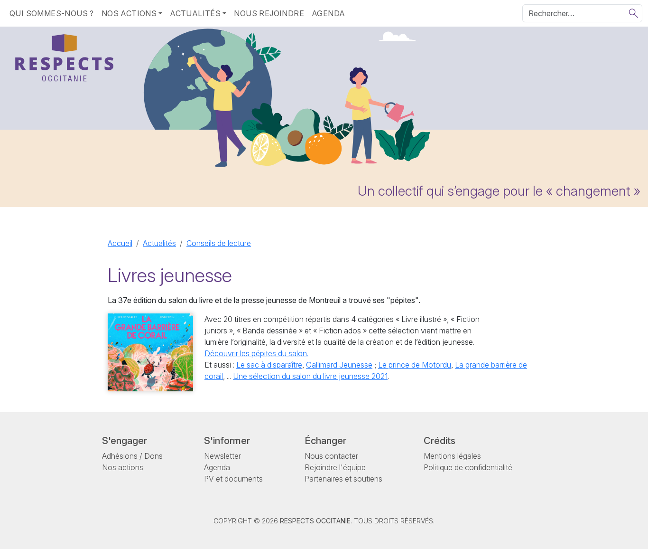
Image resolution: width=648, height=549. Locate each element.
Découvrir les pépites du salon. (256, 353)
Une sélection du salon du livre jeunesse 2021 (310, 376)
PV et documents (233, 478)
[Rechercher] (633, 13)
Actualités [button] (195, 13)
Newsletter (222, 456)
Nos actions (122, 467)
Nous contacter (331, 456)
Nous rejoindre (269, 13)
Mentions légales (452, 456)
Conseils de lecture (218, 243)
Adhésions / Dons (132, 456)
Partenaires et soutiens (343, 478)
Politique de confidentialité (468, 467)
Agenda (328, 13)
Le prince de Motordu (414, 364)
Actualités (159, 243)
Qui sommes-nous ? (51, 13)
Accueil (120, 243)
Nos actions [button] (129, 13)
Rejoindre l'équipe (335, 467)
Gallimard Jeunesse (339, 364)
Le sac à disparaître (269, 364)
